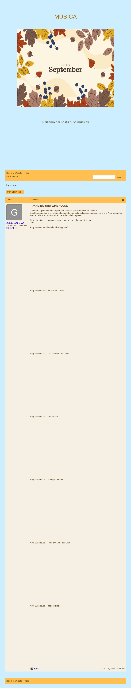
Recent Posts (12, 176)
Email (36, 669)
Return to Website (14, 173)
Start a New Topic (14, 192)
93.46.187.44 (12, 228)
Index (26, 173)
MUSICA (13, 185)
